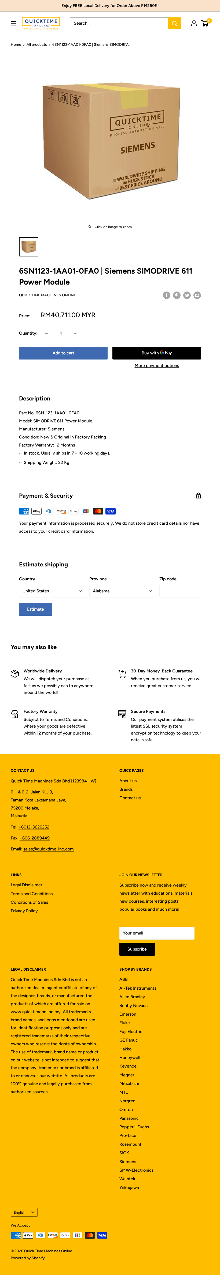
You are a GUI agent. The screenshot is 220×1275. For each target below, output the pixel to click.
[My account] (194, 23)
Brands (126, 789)
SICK (124, 1152)
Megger (126, 1074)
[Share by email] (197, 295)
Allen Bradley (132, 996)
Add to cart (63, 352)
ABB (123, 979)
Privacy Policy (24, 910)
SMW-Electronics (136, 1170)
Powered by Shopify (28, 1258)
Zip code (168, 578)
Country (27, 578)
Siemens (127, 1161)
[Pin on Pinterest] (177, 295)
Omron (126, 1109)
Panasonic (129, 1118)
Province (98, 578)
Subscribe (137, 949)
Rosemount (130, 1144)
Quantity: (28, 333)
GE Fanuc (128, 1040)
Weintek (127, 1178)
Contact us (130, 797)
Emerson (127, 1014)
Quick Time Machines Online (47, 295)
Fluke (124, 1022)
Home (16, 44)
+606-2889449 (35, 838)
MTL (123, 1092)
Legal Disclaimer (26, 884)
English (19, 1212)
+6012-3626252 (34, 827)
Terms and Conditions (32, 893)
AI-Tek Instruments (137, 988)
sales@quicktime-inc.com (48, 849)
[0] (204, 23)
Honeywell (129, 1057)
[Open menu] (13, 23)
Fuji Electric (130, 1031)
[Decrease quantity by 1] (46, 333)
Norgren (127, 1100)
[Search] (174, 23)
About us (128, 780)
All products (37, 44)
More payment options (157, 365)
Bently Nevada (133, 1005)
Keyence (128, 1066)
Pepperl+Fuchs (134, 1126)
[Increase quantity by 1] (75, 333)
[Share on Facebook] (166, 295)
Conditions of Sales (29, 902)
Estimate (35, 609)
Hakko (125, 1048)
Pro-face (127, 1135)
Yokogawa (129, 1187)
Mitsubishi (129, 1083)
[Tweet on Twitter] (187, 295)
